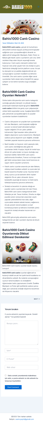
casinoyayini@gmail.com (24, 419)
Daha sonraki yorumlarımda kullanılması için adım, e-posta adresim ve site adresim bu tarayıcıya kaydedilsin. (21, 378)
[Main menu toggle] (38, 6)
